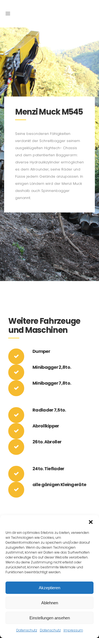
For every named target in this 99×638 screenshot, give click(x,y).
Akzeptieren (49, 587)
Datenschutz (26, 630)
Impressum (73, 630)
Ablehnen (49, 602)
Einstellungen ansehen (49, 618)
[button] (91, 522)
